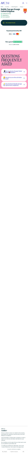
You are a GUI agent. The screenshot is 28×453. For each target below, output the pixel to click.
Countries (7, 6)
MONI (2, 6)
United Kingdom (14, 6)
